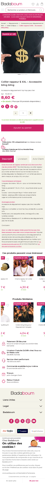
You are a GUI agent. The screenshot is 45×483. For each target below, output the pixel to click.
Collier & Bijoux (11, 25)
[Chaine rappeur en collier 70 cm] (23, 266)
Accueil (3, 23)
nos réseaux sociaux (34, 142)
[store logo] (11, 3)
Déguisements (13, 23)
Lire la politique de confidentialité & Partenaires (18, 473)
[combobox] (24, 10)
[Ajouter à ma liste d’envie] (7, 259)
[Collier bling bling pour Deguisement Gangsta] (23, 312)
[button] (4, 52)
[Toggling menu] (2, 10)
